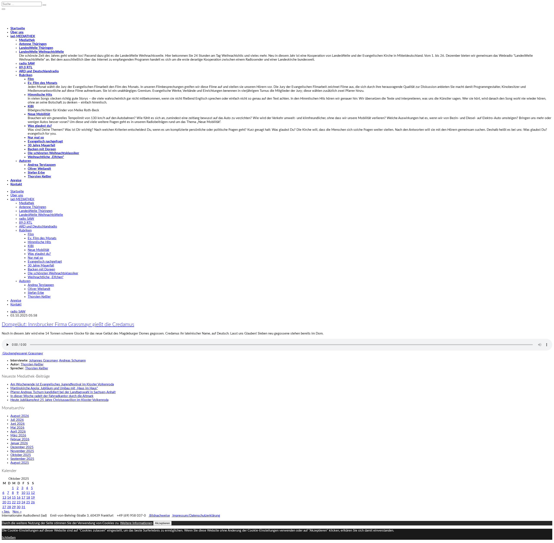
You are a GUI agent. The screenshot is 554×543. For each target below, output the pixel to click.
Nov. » (17, 511)
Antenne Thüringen (33, 44)
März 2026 (18, 435)
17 (23, 497)
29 (14, 507)
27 (4, 507)
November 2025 (22, 451)
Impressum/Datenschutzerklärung (196, 515)
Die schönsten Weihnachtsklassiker (53, 153)
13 (4, 497)
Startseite (17, 28)
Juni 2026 (17, 423)
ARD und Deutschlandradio (39, 71)
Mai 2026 (17, 427)
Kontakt (16, 184)
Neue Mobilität (39, 114)
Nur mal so (36, 137)
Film (31, 79)
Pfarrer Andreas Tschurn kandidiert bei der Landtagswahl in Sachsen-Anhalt (63, 392)
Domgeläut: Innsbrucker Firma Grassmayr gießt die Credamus (68, 324)
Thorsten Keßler (39, 176)
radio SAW (27, 63)
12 (33, 493)
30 (19, 507)
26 (33, 502)
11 (28, 493)
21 (9, 502)
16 (19, 497)
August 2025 (19, 462)
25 (28, 502)
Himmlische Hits (40, 94)
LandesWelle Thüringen (36, 48)
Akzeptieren (162, 523)
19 (33, 497)
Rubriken (25, 75)
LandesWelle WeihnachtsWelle (41, 51)
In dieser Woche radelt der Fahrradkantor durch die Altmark (51, 396)
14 (9, 497)
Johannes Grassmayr (43, 360)
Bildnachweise (159, 515)
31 (23, 507)
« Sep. (6, 511)
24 (23, 502)
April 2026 (18, 431)
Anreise (15, 180)
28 (9, 507)
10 (23, 493)
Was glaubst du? (40, 126)
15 (14, 497)
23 (19, 502)
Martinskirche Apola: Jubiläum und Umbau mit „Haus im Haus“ (54, 388)
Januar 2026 (19, 443)
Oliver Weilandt (39, 168)
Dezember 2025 (22, 447)
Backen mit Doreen (42, 149)
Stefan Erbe (36, 172)
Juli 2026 (17, 420)
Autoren (25, 161)
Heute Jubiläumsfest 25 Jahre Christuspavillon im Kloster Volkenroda (59, 400)
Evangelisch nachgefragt (45, 141)
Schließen (9, 537)
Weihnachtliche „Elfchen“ (46, 157)
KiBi (31, 106)
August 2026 (19, 416)
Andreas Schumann (72, 360)
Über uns (17, 32)
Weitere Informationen (136, 523)
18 (28, 497)
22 (14, 502)
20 (4, 502)
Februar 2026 (19, 439)
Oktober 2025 (20, 455)
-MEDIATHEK (22, 36)
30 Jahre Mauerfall (41, 145)
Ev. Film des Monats (42, 83)
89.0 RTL (25, 67)
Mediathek (27, 40)
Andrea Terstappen (42, 164)
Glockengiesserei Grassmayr (22, 353)
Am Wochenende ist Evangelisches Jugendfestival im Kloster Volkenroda (62, 384)
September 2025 (22, 459)
